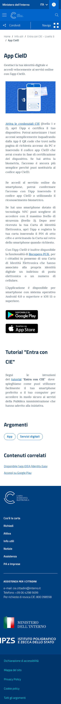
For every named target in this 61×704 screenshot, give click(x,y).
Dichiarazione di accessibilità (21, 661)
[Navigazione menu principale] (5, 15)
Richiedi (8, 526)
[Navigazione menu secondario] (55, 25)
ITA (42, 4)
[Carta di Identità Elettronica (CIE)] (30, 15)
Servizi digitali (30, 436)
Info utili (18, 36)
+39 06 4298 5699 (26, 592)
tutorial (16, 379)
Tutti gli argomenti (15, 698)
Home (7, 36)
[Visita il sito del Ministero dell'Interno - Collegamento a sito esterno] (30, 622)
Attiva (7, 533)
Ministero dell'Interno (16, 4)
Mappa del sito (12, 670)
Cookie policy (12, 688)
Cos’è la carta (12, 518)
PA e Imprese (12, 564)
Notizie (8, 548)
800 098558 (44, 597)
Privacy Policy (12, 679)
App (10, 436)
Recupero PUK (39, 254)
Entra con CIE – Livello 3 (40, 36)
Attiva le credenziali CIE (23, 124)
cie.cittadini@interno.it (27, 588)
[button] (57, 15)
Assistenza (10, 556)
